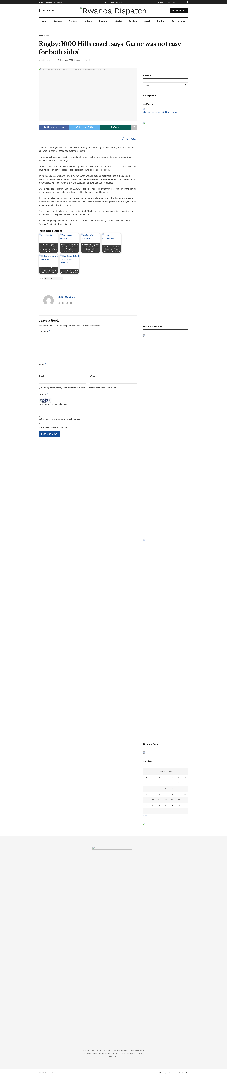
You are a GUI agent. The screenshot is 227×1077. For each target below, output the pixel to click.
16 (185, 794)
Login (162, 2)
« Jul (145, 815)
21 (172, 800)
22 (179, 800)
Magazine (180, 11)
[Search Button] (187, 2)
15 (178, 794)
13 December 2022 (65, 60)
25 (153, 805)
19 (159, 800)
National (88, 21)
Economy (103, 21)
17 (146, 800)
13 (166, 794)
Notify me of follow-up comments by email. (59, 419)
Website (93, 376)
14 (172, 794)
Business (57, 21)
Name (42, 364)
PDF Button (131, 139)
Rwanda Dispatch (51, 1073)
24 (146, 805)
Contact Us (58, 2)
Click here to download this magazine (160, 112)
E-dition (161, 21)
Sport (147, 21)
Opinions (133, 21)
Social (118, 21)
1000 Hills (49, 278)
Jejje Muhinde (47, 60)
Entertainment (179, 21)
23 (185, 800)
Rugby (58, 278)
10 (146, 794)
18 (153, 800)
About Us (48, 2)
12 (159, 794)
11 (153, 794)
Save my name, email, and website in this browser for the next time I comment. (78, 388)
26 (159, 805)
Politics (73, 21)
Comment (44, 331)
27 (166, 805)
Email (42, 376)
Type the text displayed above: (53, 404)
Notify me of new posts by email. (54, 427)
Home (41, 2)
